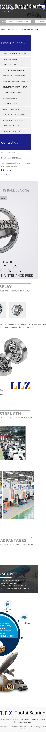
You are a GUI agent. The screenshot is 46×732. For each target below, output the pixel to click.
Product (10, 29)
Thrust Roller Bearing (12, 131)
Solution (19, 722)
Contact (27, 722)
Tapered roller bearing (12, 92)
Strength (34, 720)
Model (42, 720)
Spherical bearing (10, 98)
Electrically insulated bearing (15, 54)
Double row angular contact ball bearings (16, 87)
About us (10, 720)
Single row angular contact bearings (16, 81)
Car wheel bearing (10, 59)
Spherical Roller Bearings (13, 120)
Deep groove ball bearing (13, 70)
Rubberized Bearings (11, 109)
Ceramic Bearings (10, 104)
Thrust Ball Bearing (11, 126)
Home (3, 720)
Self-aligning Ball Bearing (27, 29)
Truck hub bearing (10, 65)
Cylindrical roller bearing (14, 76)
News (27, 720)
